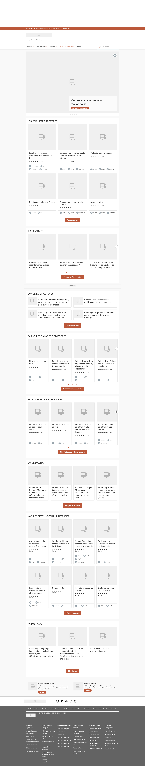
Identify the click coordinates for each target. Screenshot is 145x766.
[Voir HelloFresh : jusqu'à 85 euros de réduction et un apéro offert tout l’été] (84, 475)
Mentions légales (33, 709)
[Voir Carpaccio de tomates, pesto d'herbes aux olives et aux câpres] (72, 137)
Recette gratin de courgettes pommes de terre (48, 754)
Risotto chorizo (94, 737)
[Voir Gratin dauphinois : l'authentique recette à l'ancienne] (38, 528)
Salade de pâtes (110, 734)
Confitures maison (64, 725)
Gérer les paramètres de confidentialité (104, 709)
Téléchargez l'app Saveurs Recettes (37, 28)
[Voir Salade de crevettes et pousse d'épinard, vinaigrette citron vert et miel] (84, 348)
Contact (86, 709)
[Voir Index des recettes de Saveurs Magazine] (103, 636)
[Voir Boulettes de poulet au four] (61, 412)
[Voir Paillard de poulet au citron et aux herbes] (107, 412)
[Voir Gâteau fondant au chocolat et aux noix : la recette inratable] (84, 528)
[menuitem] (30, 46)
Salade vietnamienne (32, 745)
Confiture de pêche (63, 737)
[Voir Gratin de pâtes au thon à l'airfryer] (107, 575)
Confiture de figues (63, 729)
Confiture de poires (63, 746)
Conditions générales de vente (51, 709)
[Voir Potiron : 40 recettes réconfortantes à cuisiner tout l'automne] (42, 247)
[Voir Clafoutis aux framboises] (103, 137)
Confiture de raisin (63, 743)
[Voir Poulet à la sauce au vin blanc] (84, 575)
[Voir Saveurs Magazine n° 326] (32, 686)
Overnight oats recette (32, 751)
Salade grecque (110, 740)
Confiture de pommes (64, 740)
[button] (72, 220)
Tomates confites (78, 736)
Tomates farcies (78, 748)
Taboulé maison (110, 731)
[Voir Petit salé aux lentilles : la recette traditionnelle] (107, 528)
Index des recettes (54, 28)
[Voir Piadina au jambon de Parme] (42, 186)
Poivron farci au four (95, 729)
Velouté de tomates (79, 739)
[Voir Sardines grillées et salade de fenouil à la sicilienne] (61, 528)
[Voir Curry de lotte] (61, 575)
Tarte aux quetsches (95, 749)
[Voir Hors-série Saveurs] (78, 686)
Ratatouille (92, 740)
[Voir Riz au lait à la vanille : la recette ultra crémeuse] (38, 575)
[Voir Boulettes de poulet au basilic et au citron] (38, 412)
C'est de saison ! (95, 725)
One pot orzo (30, 736)
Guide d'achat (66, 28)
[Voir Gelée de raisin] (103, 186)
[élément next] (116, 254)
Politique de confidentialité (72, 709)
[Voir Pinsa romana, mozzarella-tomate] (72, 186)
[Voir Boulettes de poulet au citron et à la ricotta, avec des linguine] (84, 412)
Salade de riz (109, 737)
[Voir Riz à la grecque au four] (38, 348)
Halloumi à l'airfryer (31, 748)
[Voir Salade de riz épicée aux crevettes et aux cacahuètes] (107, 348)
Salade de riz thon (110, 749)
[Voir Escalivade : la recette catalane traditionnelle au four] (42, 137)
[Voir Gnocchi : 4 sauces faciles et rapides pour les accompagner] (78, 301)
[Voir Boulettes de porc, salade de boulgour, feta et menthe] (61, 348)
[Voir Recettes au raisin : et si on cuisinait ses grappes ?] (72, 247)
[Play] (115, 55)
